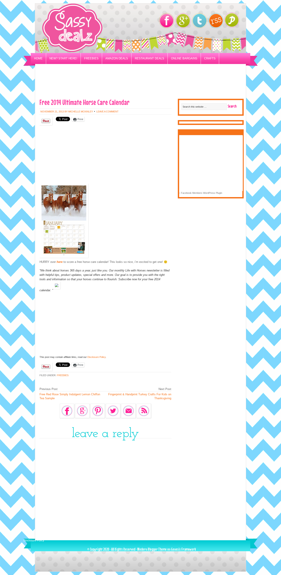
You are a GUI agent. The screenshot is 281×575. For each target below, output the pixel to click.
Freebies (91, 58)
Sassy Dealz (90, 28)
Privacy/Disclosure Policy (55, 69)
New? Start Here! (63, 58)
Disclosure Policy (96, 357)
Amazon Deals (116, 58)
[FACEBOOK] (166, 20)
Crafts (210, 58)
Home (38, 58)
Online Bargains (184, 58)
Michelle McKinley (80, 111)
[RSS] (216, 20)
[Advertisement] (140, 85)
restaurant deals (149, 58)
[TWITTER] (199, 20)
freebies (62, 375)
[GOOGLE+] (183, 20)
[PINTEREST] (234, 21)
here (60, 262)
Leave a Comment (107, 111)
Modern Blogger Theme (152, 549)
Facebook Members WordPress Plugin (201, 193)
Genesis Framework (183, 549)
